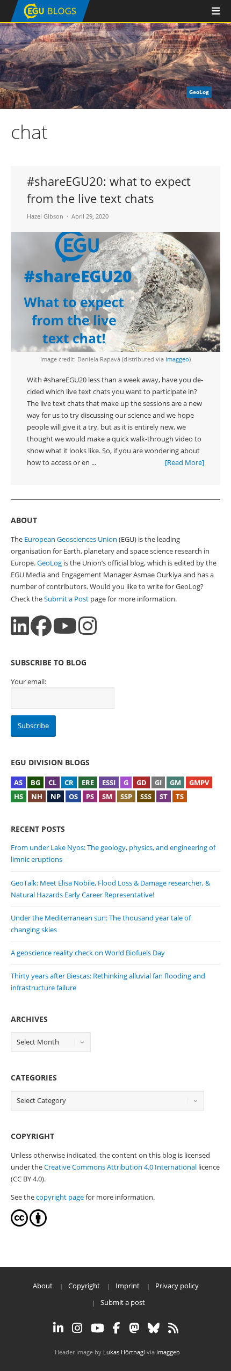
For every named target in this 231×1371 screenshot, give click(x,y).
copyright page (60, 1197)
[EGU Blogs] (50, 19)
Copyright (84, 1285)
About (43, 1285)
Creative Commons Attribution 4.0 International (120, 1167)
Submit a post (122, 1302)
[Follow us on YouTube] (65, 625)
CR (69, 782)
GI (158, 782)
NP (55, 796)
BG (35, 782)
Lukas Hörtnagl (124, 1352)
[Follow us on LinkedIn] (20, 625)
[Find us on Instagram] (87, 625)
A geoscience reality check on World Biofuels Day (88, 952)
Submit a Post (66, 599)
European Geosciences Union (70, 539)
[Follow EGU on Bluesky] (154, 1328)
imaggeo (177, 359)
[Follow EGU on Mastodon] (134, 1328)
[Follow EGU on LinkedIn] (58, 1328)
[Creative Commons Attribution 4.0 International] (19, 1224)
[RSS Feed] (173, 1328)
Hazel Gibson (45, 216)
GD (141, 782)
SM (107, 796)
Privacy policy (177, 1285)
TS (180, 796)
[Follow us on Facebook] (41, 625)
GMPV (199, 782)
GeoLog (49, 563)
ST (164, 796)
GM (175, 782)
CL (52, 782)
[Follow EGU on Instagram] (77, 1328)
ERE (88, 782)
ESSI (109, 782)
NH (36, 796)
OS (73, 796)
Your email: (28, 681)
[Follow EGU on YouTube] (97, 1328)
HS (18, 796)
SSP (126, 796)
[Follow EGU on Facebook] (116, 1328)
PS (90, 796)
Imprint (128, 1285)
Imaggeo (168, 1352)
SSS (145, 796)
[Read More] (184, 462)
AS (18, 782)
